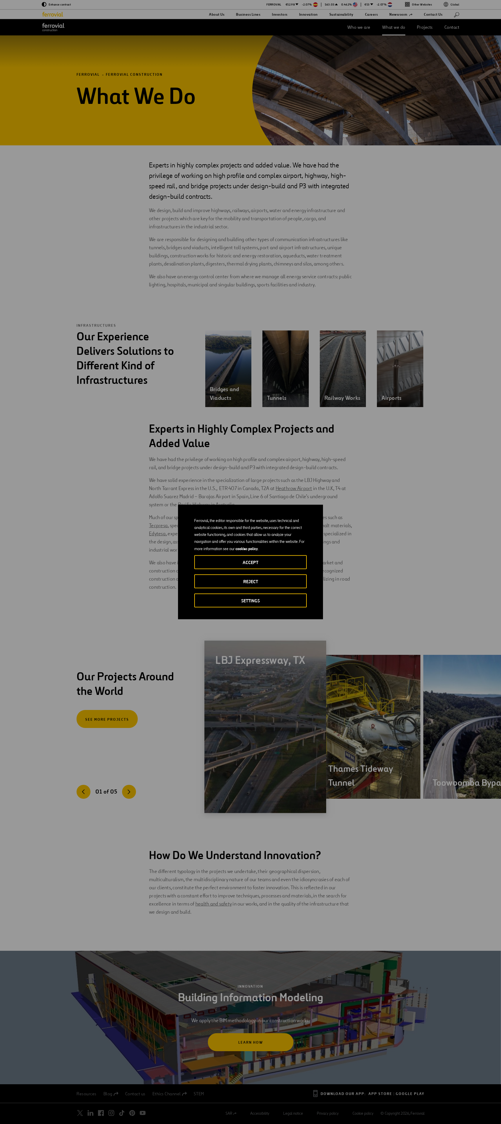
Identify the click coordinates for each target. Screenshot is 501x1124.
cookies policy (246, 548)
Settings (250, 601)
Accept (250, 562)
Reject (250, 582)
